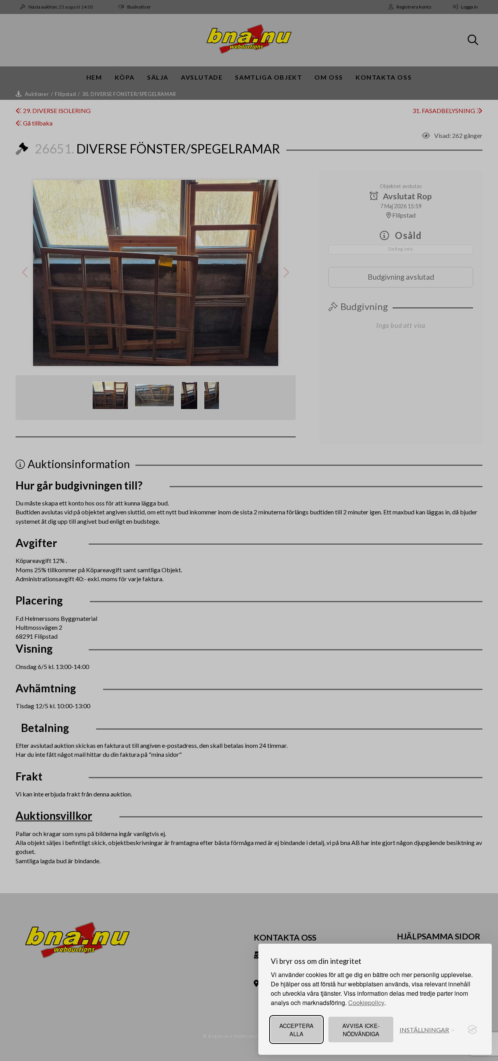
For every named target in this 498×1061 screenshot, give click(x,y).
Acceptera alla (296, 1029)
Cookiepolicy (366, 1002)
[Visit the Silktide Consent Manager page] (472, 1029)
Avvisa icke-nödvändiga (361, 1029)
